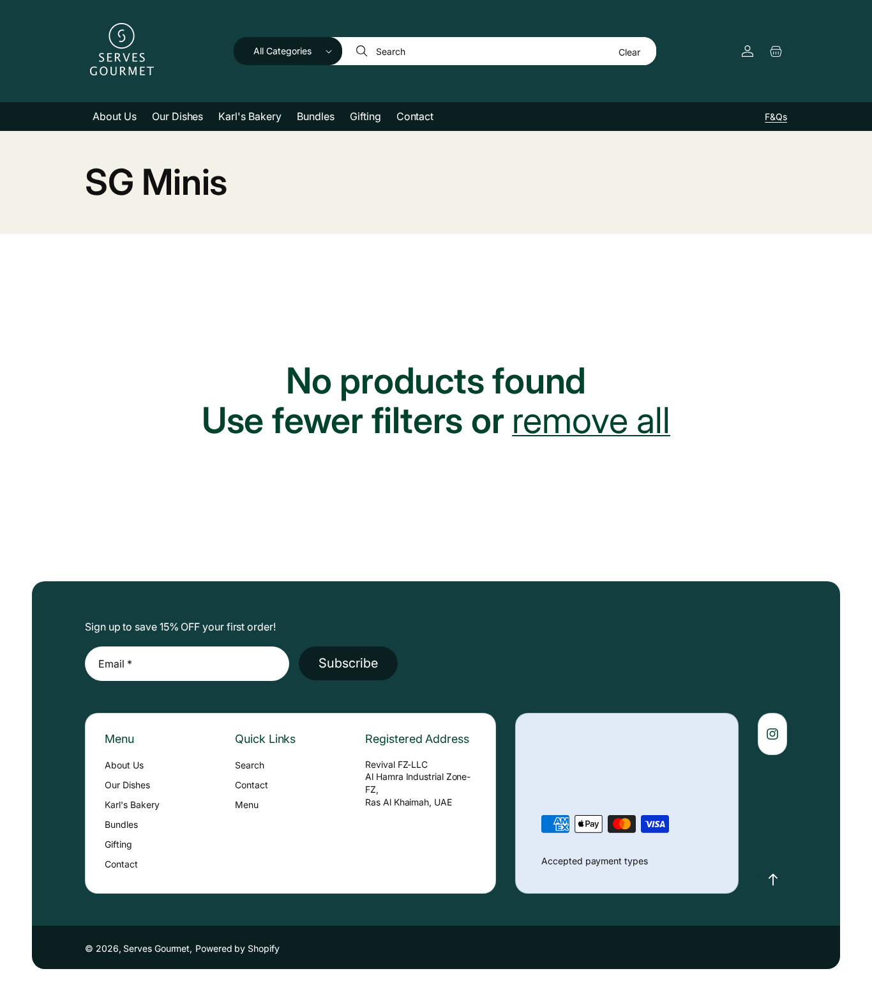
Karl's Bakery (132, 804)
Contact (121, 864)
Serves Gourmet (156, 948)
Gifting (118, 844)
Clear (629, 52)
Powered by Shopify (237, 948)
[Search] (363, 51)
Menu (247, 804)
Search (249, 765)
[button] (288, 51)
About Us (124, 765)
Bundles (121, 824)
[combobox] (500, 51)
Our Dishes (127, 784)
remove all (591, 421)
